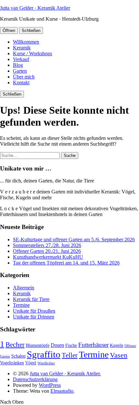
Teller (70, 355)
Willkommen (26, 42)
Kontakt (21, 82)
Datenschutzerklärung (35, 379)
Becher (15, 344)
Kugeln (116, 345)
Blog (18, 65)
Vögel (30, 362)
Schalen (18, 356)
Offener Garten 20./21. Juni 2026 (47, 251)
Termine (21, 305)
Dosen (57, 345)
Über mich (24, 76)
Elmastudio (61, 391)
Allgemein (23, 287)
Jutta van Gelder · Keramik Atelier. (65, 373)
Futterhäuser (93, 344)
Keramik (22, 47)
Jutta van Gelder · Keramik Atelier (35, 8)
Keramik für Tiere (31, 299)
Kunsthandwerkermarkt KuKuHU (48, 257)
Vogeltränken (12, 362)
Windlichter (46, 363)
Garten (20, 71)
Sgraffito (43, 354)
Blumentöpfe (37, 345)
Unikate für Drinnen (33, 316)
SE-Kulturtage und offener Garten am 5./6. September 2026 (74, 239)
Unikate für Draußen (34, 311)
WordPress (50, 385)
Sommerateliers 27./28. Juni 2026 (47, 245)
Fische (71, 345)
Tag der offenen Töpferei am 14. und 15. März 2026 (66, 262)
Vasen (118, 355)
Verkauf (21, 59)
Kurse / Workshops (32, 53)
